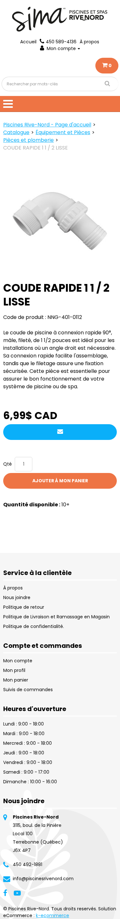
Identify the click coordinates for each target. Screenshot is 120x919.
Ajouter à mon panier (60, 480)
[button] (106, 65)
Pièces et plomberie (28, 140)
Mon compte (61, 48)
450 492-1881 (27, 864)
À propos (89, 42)
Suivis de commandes (28, 689)
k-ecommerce (52, 915)
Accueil (28, 42)
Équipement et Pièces (63, 132)
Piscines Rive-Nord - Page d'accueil (47, 124)
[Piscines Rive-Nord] (60, 19)
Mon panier (15, 680)
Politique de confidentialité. (33, 626)
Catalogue (16, 132)
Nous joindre (16, 597)
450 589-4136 (61, 42)
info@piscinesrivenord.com (43, 878)
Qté (7, 464)
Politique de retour (23, 607)
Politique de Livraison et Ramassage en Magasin (56, 617)
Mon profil (14, 670)
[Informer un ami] (60, 432)
